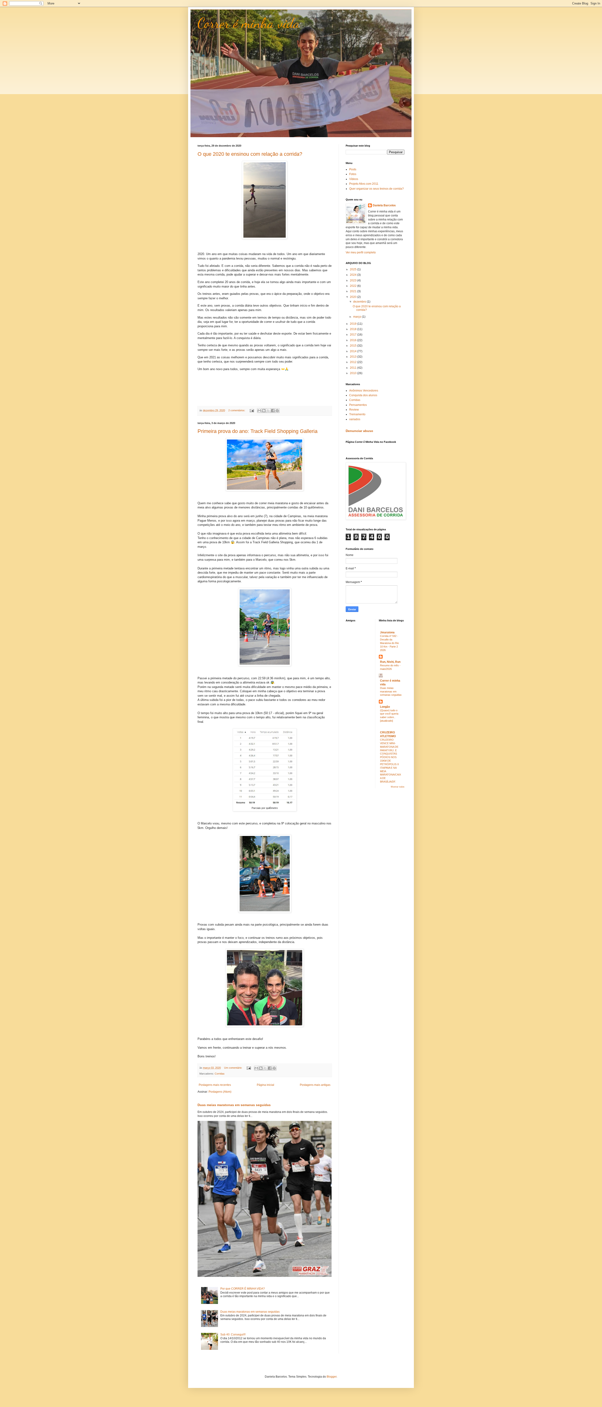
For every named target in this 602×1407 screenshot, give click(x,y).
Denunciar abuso (359, 431)
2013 (353, 356)
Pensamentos (358, 405)
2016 (353, 340)
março (357, 316)
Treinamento (357, 414)
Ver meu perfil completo (361, 252)
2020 (353, 297)
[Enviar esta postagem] (252, 410)
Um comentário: (233, 1067)
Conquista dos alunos (363, 395)
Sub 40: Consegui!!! (233, 1334)
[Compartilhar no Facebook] (272, 410)
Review (354, 409)
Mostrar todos (397, 787)
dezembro (360, 301)
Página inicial (265, 1085)
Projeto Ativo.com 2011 (363, 183)
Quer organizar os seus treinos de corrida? (376, 188)
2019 (353, 323)
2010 (353, 373)
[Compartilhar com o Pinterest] (277, 410)
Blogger (332, 1376)
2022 (353, 286)
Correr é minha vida (249, 23)
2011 (353, 367)
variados (354, 419)
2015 (353, 345)
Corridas (220, 1073)
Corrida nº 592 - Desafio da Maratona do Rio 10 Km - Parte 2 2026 (389, 643)
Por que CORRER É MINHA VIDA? (242, 1288)
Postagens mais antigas (315, 1085)
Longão (385, 706)
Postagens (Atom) (220, 1091)
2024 (353, 274)
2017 (353, 334)
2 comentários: (237, 410)
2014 (353, 351)
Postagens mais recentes (215, 1085)
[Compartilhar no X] (268, 410)
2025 (353, 269)
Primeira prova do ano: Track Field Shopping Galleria (257, 431)
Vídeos (353, 179)
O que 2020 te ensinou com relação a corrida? (250, 154)
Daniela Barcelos (384, 205)
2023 (353, 280)
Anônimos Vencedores (363, 390)
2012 (353, 362)
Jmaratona (387, 632)
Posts (352, 169)
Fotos (352, 174)
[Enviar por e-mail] (259, 410)
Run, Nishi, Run (390, 662)
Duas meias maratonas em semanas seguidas (234, 1105)
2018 (353, 329)
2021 (353, 291)
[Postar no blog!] (263, 410)
